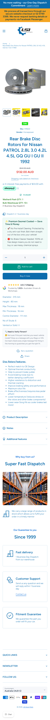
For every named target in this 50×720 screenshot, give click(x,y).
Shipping (15, 179)
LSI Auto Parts (28, 707)
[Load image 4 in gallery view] (35, 112)
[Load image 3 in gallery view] (26, 112)
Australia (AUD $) (13, 691)
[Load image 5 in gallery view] (45, 112)
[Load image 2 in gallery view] (16, 112)
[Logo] (25, 31)
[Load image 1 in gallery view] (7, 112)
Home (5, 44)
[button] (46, 31)
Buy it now (25, 276)
